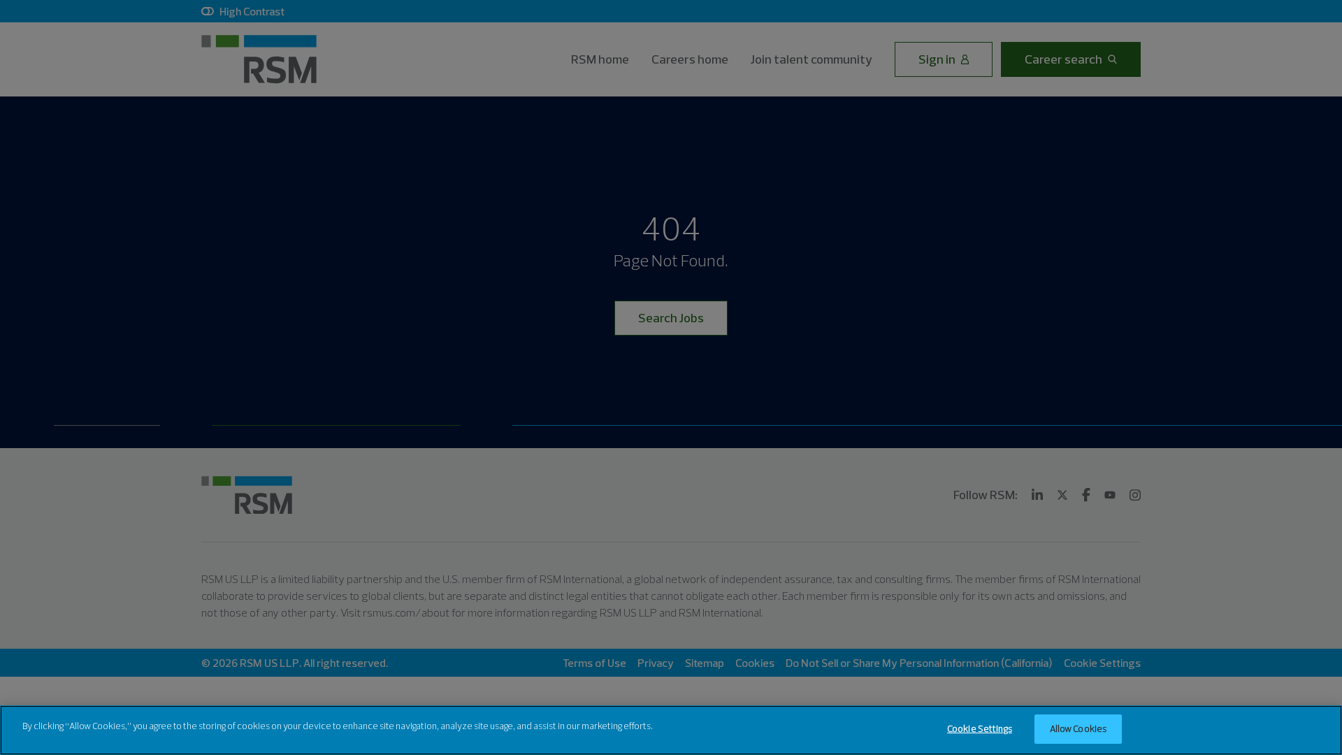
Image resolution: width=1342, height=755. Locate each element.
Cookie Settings (979, 728)
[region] (671, 730)
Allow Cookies (1078, 728)
